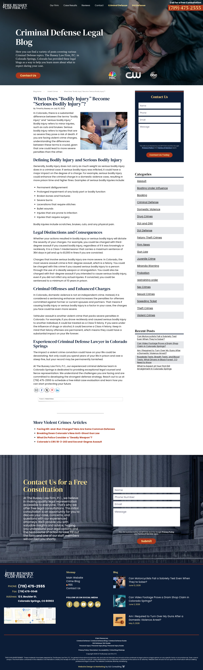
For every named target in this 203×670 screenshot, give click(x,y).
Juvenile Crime (146, 258)
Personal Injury (85, 646)
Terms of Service (165, 148)
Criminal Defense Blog (99, 641)
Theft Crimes (145, 308)
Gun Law (142, 251)
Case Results (70, 5)
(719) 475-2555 (31, 586)
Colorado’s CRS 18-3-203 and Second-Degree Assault (69, 441)
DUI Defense (144, 230)
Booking (142, 195)
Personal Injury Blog (99, 646)
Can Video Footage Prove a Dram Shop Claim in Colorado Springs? (157, 345)
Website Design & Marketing (91, 666)
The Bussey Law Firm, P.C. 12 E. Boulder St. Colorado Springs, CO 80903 (30, 615)
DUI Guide (106, 643)
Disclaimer (94, 650)
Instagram (76, 604)
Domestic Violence (148, 209)
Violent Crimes (52, 91)
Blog (115, 572)
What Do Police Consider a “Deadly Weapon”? (64, 437)
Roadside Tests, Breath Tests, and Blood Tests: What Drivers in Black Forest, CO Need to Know (158, 359)
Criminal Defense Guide (118, 641)
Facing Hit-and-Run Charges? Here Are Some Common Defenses (76, 429)
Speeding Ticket (147, 301)
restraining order (147, 280)
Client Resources (101, 638)
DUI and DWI (145, 223)
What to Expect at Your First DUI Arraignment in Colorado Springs (154, 367)
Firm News (143, 244)
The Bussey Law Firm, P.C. (14, 5)
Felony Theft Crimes (149, 237)
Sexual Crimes (146, 294)
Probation (143, 273)
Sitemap (70, 572)
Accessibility (104, 650)
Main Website (74, 577)
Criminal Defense (147, 202)
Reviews (86, 5)
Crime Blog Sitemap (117, 650)
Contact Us (28, 75)
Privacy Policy (148, 148)
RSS (70, 584)
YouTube (83, 604)
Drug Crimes (145, 216)
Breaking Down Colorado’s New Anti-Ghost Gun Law (68, 433)
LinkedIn (97, 604)
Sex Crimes (144, 287)
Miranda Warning (148, 265)
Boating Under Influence (152, 188)
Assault (141, 181)
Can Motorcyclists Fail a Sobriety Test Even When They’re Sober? (157, 338)
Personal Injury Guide (116, 646)
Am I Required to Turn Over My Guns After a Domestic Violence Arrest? (159, 352)
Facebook (69, 604)
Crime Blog (73, 581)
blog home (37, 91)
